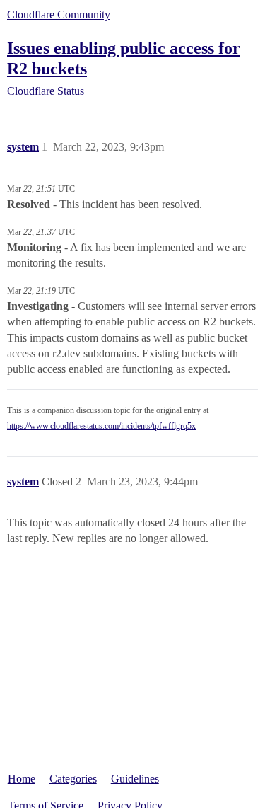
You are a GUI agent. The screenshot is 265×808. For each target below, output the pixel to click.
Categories (73, 779)
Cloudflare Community (58, 14)
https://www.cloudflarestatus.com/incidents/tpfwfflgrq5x (101, 426)
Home (21, 779)
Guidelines (135, 779)
